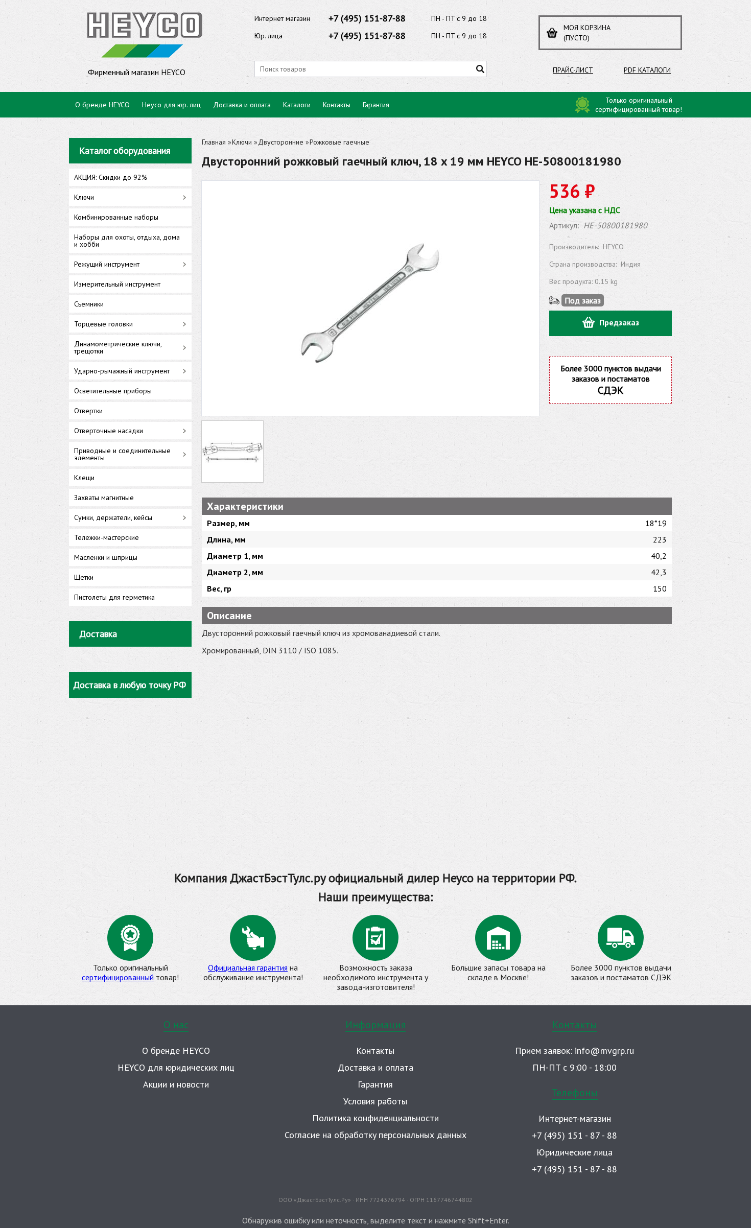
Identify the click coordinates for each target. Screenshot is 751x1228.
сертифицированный (118, 977)
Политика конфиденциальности (375, 1118)
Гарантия (376, 104)
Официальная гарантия (248, 967)
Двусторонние (280, 142)
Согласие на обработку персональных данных (375, 1135)
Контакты (336, 104)
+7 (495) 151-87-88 (367, 18)
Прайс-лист (573, 70)
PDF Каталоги (647, 70)
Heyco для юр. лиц (171, 104)
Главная (214, 142)
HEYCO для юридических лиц (176, 1067)
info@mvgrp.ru (604, 1050)
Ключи (242, 142)
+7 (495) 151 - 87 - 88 (574, 1135)
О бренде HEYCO (102, 104)
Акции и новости (176, 1084)
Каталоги (297, 104)
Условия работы (375, 1101)
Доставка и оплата (242, 104)
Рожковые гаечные (339, 142)
